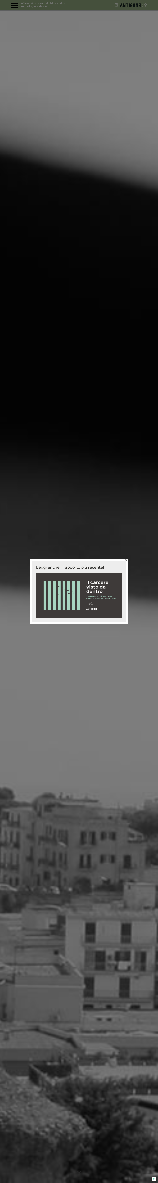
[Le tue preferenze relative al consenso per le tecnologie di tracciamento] (154, 1179)
